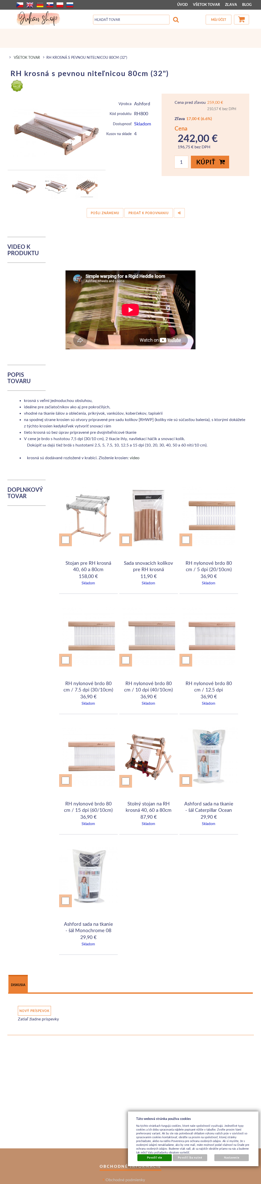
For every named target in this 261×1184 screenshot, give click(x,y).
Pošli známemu (105, 213)
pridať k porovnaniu (148, 213)
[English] (30, 5)
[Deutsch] (40, 5)
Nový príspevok (34, 1011)
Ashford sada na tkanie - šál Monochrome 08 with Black (88, 930)
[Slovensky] (50, 5)
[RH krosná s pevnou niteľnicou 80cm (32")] (57, 132)
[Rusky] (70, 5)
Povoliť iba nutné (190, 1157)
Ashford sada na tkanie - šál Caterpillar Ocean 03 (208, 810)
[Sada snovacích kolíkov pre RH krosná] (149, 516)
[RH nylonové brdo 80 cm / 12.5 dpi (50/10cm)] (209, 637)
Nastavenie (231, 1157)
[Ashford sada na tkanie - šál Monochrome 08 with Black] (88, 877)
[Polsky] (60, 5)
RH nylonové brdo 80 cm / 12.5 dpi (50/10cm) (209, 689)
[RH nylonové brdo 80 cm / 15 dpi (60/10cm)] (88, 757)
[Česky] (20, 5)
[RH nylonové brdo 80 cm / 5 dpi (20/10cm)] (209, 516)
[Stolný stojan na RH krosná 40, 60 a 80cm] (149, 758)
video (134, 457)
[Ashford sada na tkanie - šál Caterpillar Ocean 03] (209, 757)
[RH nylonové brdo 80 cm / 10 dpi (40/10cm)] (149, 637)
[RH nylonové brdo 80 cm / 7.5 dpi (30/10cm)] (88, 637)
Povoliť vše (154, 1157)
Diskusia (18, 985)
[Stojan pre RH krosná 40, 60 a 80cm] (88, 516)
